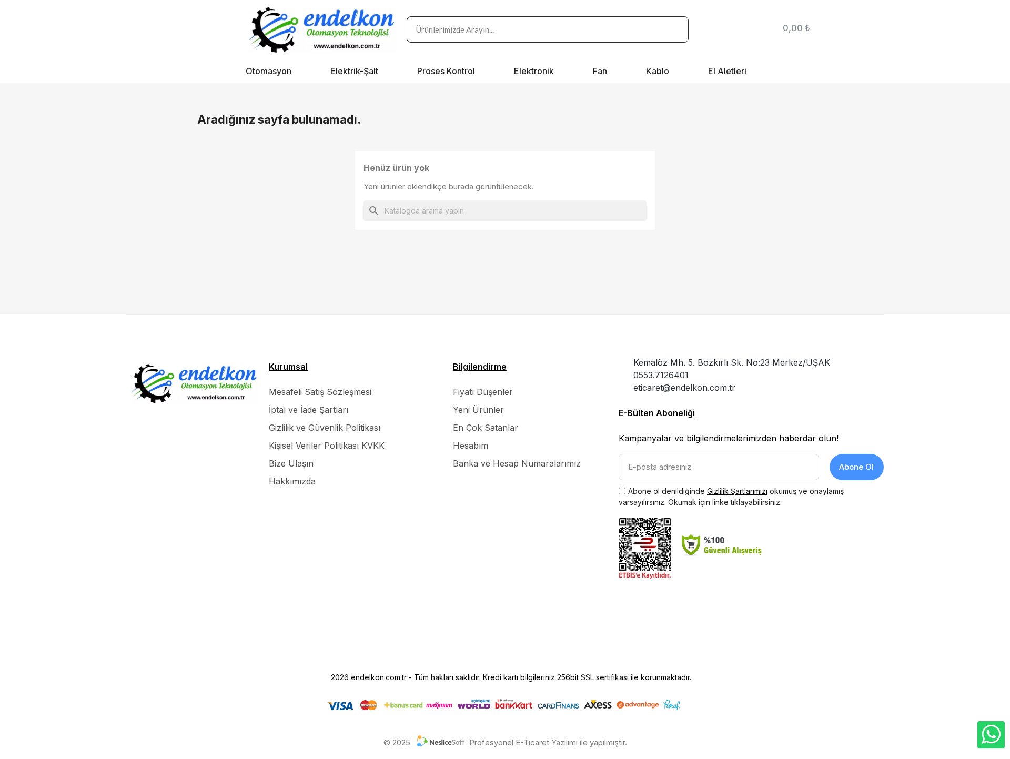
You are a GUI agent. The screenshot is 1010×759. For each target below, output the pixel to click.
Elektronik (534, 71)
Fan (600, 71)
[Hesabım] (758, 29)
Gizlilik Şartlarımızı (737, 491)
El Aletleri (727, 71)
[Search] (675, 29)
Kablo (657, 71)
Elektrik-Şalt (354, 71)
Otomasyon (268, 71)
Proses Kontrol (446, 71)
